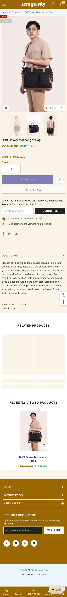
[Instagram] (16, 543)
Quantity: (7, 162)
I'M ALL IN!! (54, 530)
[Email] (16, 233)
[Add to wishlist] (59, 179)
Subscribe (50, 210)
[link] (17, 381)
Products (16, 12)
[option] (33, 64)
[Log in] (53, 4)
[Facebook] (3, 233)
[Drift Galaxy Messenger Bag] (33, 431)
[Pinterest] (9, 233)
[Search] (14, 4)
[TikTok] (34, 543)
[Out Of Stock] (43, 445)
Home (5, 12)
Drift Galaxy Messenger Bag (33, 459)
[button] (56, 108)
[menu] (4, 4)
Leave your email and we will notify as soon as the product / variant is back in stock (32, 202)
